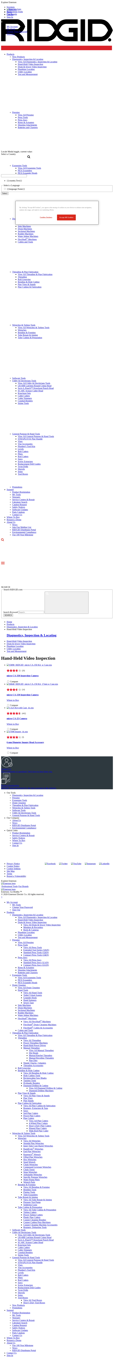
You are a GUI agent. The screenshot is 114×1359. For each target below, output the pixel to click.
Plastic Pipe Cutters (31, 1217)
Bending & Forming (27, 332)
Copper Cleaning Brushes (34, 1220)
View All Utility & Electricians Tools (34, 383)
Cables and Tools (25, 242)
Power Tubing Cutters (33, 1215)
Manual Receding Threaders (41, 1058)
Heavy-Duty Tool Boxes (34, 1303)
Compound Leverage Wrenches (37, 1167)
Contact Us (17, 514)
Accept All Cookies (66, 217)
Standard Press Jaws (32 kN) (36, 962)
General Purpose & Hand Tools (26, 434)
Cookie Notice (13, 866)
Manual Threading (31, 1048)
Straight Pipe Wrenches (33, 1143)
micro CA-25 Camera (17, 718)
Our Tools (11, 793)
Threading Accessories (33, 1065)
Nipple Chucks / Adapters (34, 1063)
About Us (11, 522)
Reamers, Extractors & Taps (35, 1108)
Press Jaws (22, 957)
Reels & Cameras (31, 930)
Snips (20, 471)
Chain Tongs (29, 1169)
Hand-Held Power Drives (34, 1045)
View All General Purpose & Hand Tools (36, 436)
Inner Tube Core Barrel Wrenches (38, 1146)
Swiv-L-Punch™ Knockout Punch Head (36, 388)
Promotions (17, 487)
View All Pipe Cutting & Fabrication (39, 1106)
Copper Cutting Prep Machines (37, 1222)
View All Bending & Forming (36, 1187)
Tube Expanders (30, 1195)
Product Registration (21, 492)
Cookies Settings (46, 217)
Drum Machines (25, 229)
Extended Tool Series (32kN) (36, 950)
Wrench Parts (29, 1182)
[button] (57, 2)
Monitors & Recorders (33, 927)
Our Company (13, 818)
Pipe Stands (28, 1100)
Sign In (15, 845)
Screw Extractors (25, 461)
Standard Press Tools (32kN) (36, 952)
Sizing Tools (23, 403)
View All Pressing (26, 942)
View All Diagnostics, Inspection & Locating (37, 917)
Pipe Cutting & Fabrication (29, 287)
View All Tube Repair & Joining (37, 1200)
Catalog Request (19, 504)
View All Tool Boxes (32, 1300)
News (14, 525)
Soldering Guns (30, 1205)
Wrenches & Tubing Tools (23, 325)
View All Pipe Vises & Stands (36, 1095)
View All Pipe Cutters (38, 1121)
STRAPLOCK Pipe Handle (30, 439)
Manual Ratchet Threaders (40, 1055)
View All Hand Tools (32, 992)
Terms (9, 873)
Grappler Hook (30, 998)
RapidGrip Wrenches (33, 1149)
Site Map (11, 871)
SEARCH (8, 615)
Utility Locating (14, 649)
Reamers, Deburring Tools (35, 1227)
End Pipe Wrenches (32, 1151)
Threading (22, 277)
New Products (18, 1305)
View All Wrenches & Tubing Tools (33, 327)
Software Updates (20, 509)
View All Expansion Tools (29, 977)
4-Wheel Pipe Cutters (38, 1123)
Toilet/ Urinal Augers (32, 995)
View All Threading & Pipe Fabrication (35, 274)
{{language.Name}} (16, 189)
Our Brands (12, 14)
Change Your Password (17, 31)
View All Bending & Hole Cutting (38, 1073)
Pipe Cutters (28, 1118)
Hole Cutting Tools (31, 1075)
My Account (12, 26)
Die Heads (33, 1053)
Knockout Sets (24, 393)
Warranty (16, 497)
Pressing (16, 798)
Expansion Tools (19, 800)
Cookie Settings (14, 868)
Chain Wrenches (30, 1164)
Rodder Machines (25, 234)
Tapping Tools (29, 1080)
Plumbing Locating (15, 646)
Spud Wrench (29, 1162)
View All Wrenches (31, 1141)
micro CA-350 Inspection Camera (23, 675)
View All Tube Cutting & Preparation (39, 1210)
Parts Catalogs (18, 512)
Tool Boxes (23, 474)
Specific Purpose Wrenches (35, 1177)
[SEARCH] (67, 603)
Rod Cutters (23, 456)
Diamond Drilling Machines (41, 1090)
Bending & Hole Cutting (28, 282)
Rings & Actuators (26, 967)
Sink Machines (24, 226)
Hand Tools (23, 990)
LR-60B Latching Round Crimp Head (34, 386)
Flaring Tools (29, 1192)
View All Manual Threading (41, 1050)
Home (9, 622)
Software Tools (19, 378)
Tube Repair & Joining (28, 335)
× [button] (1, 897)
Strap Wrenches (30, 1172)
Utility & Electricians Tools (24, 381)
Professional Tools (15, 11)
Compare (14, 681)
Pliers (20, 454)
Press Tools (23, 945)
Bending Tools (29, 1189)
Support (10, 489)
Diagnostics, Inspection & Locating (31, 635)
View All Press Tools (32, 947)
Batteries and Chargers (28, 972)
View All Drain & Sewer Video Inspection (42, 925)
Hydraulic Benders (31, 1083)
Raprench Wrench (32, 1154)
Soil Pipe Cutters (30, 1113)
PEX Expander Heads (27, 982)
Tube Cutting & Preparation (30, 337)
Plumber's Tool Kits (26, 446)
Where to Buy (13, 700)
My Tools (11, 29)
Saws (20, 459)
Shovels (21, 469)
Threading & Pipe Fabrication (25, 272)
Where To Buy (13, 517)
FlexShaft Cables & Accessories (38, 1028)
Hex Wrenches (29, 1159)
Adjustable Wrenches (32, 1174)
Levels (21, 449)
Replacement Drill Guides (29, 464)
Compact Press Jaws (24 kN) (36, 965)
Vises (20, 441)
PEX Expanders (25, 980)
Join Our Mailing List (21, 527)
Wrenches (22, 330)
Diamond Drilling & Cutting (35, 1085)
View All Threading (32, 1040)
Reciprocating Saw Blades (35, 1078)
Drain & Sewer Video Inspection (21, 644)
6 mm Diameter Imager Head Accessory (25, 742)
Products (10, 912)
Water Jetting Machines (28, 236)
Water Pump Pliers (31, 1179)
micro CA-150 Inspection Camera (23, 695)
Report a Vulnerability (16, 876)
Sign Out (11, 34)
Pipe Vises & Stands (27, 284)
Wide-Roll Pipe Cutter (38, 1131)
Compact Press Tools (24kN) (36, 955)
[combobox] (14, 175)
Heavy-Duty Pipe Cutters (40, 1126)
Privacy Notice (13, 863)
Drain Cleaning (19, 803)
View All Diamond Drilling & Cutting (45, 1088)
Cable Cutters (24, 396)
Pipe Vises (28, 1098)
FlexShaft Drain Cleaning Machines (39, 1024)
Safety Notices (18, 507)
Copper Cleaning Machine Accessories (40, 1225)
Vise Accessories (25, 444)
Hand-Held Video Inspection (19, 641)
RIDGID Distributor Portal (24, 530)
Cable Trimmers (25, 398)
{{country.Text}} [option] (14, 180)
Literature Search (19, 502)
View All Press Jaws (32, 960)
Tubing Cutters (29, 1212)
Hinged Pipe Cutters (38, 1128)
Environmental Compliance (24, 532)
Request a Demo (14, 519)
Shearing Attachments (27, 970)
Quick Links (12, 830)
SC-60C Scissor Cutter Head (30, 391)
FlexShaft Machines (27, 239)
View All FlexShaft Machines (37, 1021)
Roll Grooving (24, 279)
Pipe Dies (33, 1060)
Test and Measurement (16, 651)
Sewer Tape (28, 1003)
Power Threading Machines (35, 1043)
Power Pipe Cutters (31, 1116)
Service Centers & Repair (23, 499)
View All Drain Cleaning (29, 987)
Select (4, 193)
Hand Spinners (29, 1000)
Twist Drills (23, 466)
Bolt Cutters (23, 451)
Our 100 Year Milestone (22, 535)
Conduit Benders (25, 401)
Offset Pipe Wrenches (32, 1157)
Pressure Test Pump (32, 1202)
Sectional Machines (26, 231)
